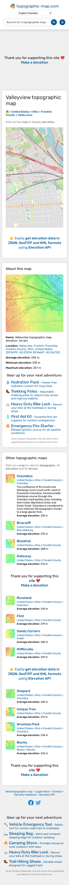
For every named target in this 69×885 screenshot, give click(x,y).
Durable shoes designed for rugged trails (35, 863)
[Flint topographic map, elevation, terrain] (10, 619)
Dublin (20, 638)
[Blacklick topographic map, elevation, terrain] (10, 544)
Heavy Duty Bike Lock (30, 404)
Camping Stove (23, 843)
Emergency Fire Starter (32, 425)
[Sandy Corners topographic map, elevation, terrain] (10, 636)
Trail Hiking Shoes (25, 861)
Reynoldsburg (25, 530)
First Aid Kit (21, 416)
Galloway (24, 556)
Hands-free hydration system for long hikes (34, 384)
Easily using (34, 242)
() (33, 349)
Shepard (23, 691)
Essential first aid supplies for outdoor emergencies (34, 418)
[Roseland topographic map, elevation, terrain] (10, 603)
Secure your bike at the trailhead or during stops (36, 408)
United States (25, 480)
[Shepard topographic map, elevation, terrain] (10, 696)
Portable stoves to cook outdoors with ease (36, 845)
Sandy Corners (28, 631)
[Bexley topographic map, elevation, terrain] (10, 747)
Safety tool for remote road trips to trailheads (36, 826)
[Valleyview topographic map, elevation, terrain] (34, 303)
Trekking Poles (24, 391)
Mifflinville (25, 649)
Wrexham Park (28, 724)
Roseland (24, 598)
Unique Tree (26, 709)
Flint (20, 616)
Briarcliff (24, 523)
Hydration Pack (25, 382)
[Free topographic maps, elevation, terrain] (7, 111)
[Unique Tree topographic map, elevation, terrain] (10, 713)
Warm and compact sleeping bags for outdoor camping (34, 835)
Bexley (22, 742)
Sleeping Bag (21, 833)
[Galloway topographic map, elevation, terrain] (10, 560)
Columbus (25, 476)
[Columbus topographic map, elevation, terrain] (10, 495)
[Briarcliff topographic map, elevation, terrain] (10, 528)
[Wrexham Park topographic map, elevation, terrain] (10, 729)
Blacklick (24, 541)
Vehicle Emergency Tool (30, 824)
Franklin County (52, 480)
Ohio (37, 480)
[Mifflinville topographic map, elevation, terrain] (10, 653)
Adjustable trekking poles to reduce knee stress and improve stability (34, 395)
